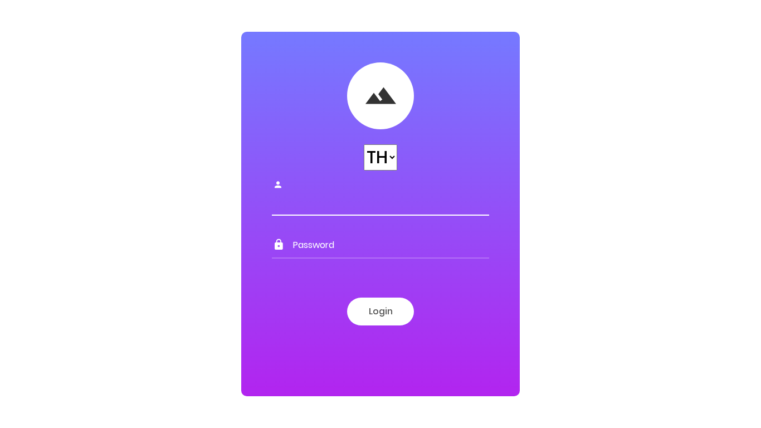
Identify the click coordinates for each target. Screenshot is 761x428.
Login (381, 311)
